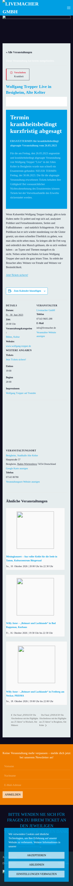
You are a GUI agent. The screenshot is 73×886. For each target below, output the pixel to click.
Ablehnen (36, 864)
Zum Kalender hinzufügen (27, 291)
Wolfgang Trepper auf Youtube (21, 393)
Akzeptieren (36, 855)
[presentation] (35, 530)
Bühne (9, 337)
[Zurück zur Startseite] (23, 8)
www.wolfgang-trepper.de (18, 346)
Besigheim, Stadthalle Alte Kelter (22, 455)
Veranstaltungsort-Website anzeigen (23, 481)
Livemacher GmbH (45, 310)
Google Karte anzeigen (17, 468)
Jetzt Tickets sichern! (17, 275)
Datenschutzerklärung (28, 846)
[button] (68, 8)
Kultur (16, 337)
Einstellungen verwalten (36, 874)
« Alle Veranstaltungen (19, 52)
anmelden (13, 794)
